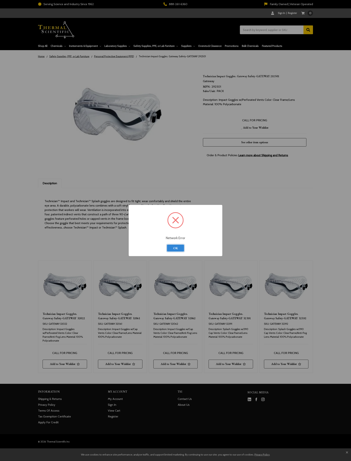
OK (175, 248)
